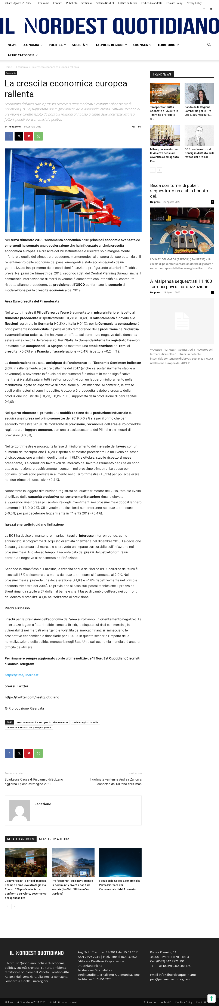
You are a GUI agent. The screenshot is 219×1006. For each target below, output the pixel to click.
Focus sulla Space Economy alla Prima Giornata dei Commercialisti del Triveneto (119, 885)
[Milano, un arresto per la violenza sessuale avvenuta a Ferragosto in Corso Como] (165, 135)
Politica (56, 45)
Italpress (155, 201)
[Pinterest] (28, 136)
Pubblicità (71, 2)
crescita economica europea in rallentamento (42, 722)
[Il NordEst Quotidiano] (109, 26)
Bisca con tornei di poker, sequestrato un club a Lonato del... (179, 191)
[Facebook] (204, 9)
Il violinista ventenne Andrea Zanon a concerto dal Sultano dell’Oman (116, 782)
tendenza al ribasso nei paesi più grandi (29, 727)
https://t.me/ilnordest (21, 675)
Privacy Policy (194, 2)
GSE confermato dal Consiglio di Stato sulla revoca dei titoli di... (199, 153)
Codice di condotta (151, 2)
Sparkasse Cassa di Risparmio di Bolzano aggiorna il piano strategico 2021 (34, 782)
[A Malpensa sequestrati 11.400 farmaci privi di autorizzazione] (182, 321)
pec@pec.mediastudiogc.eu (170, 979)
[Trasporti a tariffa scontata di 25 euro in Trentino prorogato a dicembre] (165, 93)
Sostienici (86, 2)
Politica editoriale (127, 2)
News (12, 45)
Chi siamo (43, 2)
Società (78, 45)
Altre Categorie (21, 55)
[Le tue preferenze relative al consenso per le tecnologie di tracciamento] (211, 998)
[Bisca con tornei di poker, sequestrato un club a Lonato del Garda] (182, 230)
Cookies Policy (174, 2)
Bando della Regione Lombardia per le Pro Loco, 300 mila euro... (198, 110)
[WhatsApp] (38, 136)
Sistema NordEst (105, 2)
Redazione (15, 126)
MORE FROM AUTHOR (54, 839)
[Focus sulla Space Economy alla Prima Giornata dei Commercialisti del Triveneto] (120, 862)
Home (8, 67)
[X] (211, 9)
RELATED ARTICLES (20, 839)
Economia (30, 45)
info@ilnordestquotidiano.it (178, 975)
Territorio (166, 45)
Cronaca (140, 45)
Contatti (57, 2)
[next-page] (14, 906)
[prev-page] (7, 906)
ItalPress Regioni (109, 45)
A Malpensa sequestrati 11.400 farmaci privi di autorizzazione (181, 284)
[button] (209, 45)
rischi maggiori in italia (85, 722)
